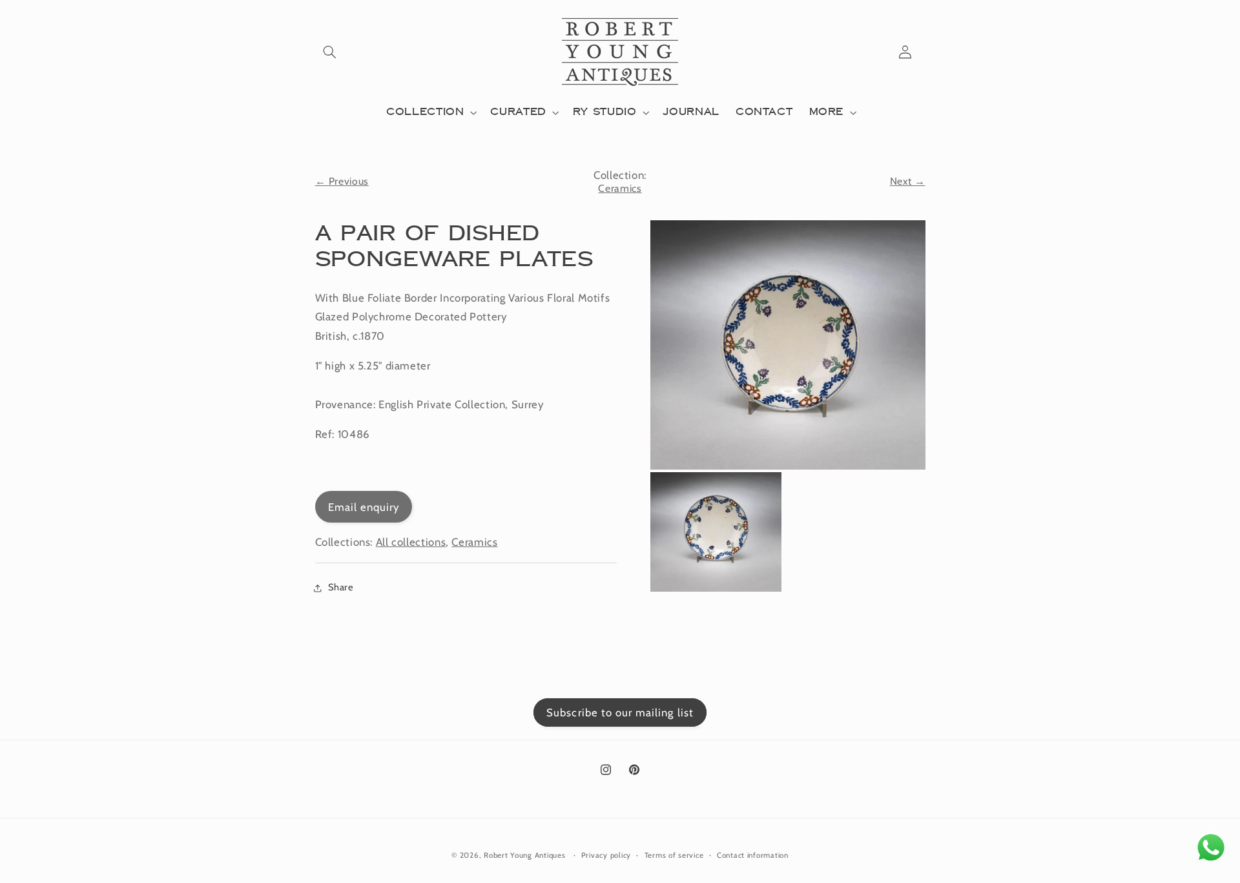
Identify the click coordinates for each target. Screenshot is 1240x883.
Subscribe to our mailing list (619, 712)
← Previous (342, 181)
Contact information (753, 855)
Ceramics (619, 188)
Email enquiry (364, 507)
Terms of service (674, 855)
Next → (907, 181)
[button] (330, 52)
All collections (411, 541)
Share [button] (341, 587)
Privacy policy (606, 855)
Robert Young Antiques (524, 855)
